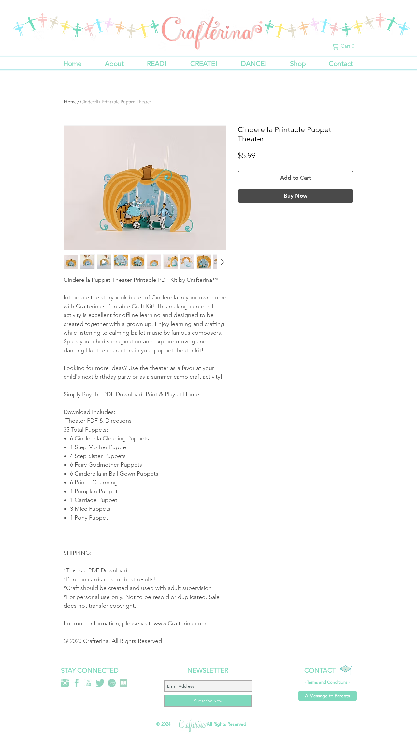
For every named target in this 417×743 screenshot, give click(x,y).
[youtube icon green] (88, 683)
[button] (344, 46)
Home (70, 101)
